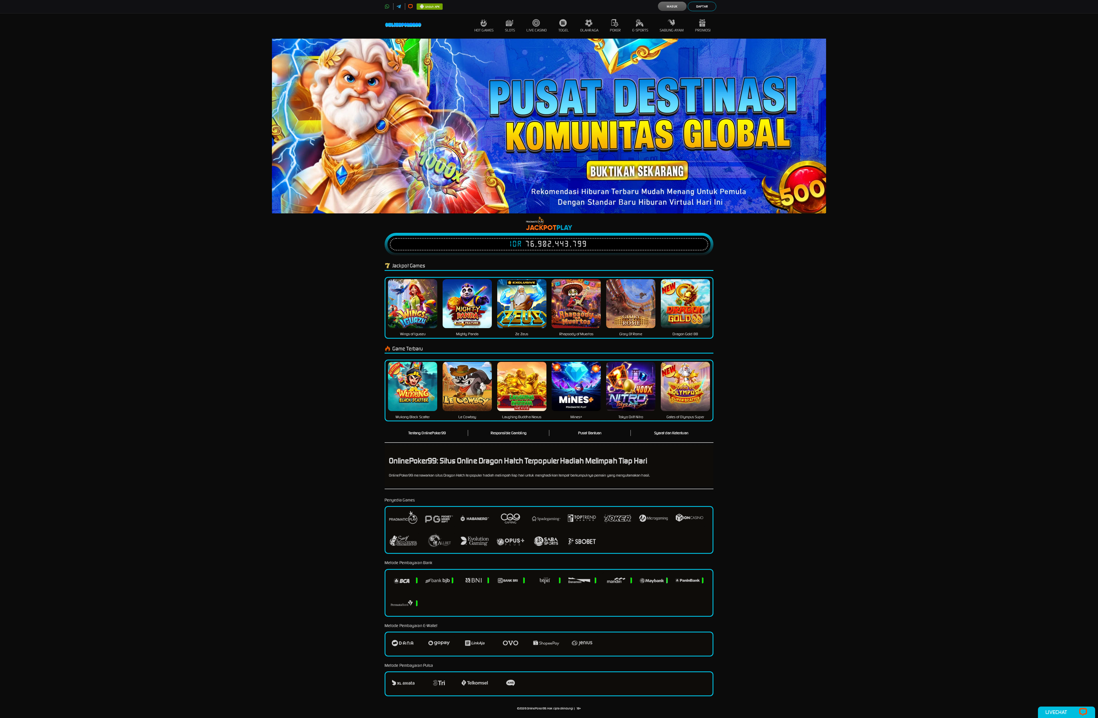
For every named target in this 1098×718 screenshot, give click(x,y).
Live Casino (536, 30)
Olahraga (589, 30)
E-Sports (640, 30)
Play (564, 228)
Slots (510, 30)
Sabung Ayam (672, 30)
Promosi (703, 30)
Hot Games (484, 30)
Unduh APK (432, 7)
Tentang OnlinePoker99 (427, 433)
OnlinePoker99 (536, 708)
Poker (615, 30)
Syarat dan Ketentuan (671, 433)
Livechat (1056, 712)
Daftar (702, 6)
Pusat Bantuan (589, 433)
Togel (563, 30)
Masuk (672, 6)
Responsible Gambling (508, 433)
